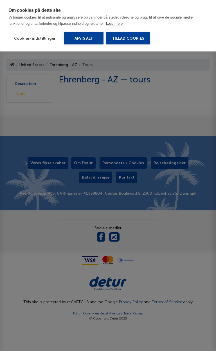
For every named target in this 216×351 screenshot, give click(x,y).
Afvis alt (84, 38)
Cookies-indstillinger (35, 38)
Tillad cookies (128, 38)
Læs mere (114, 23)
